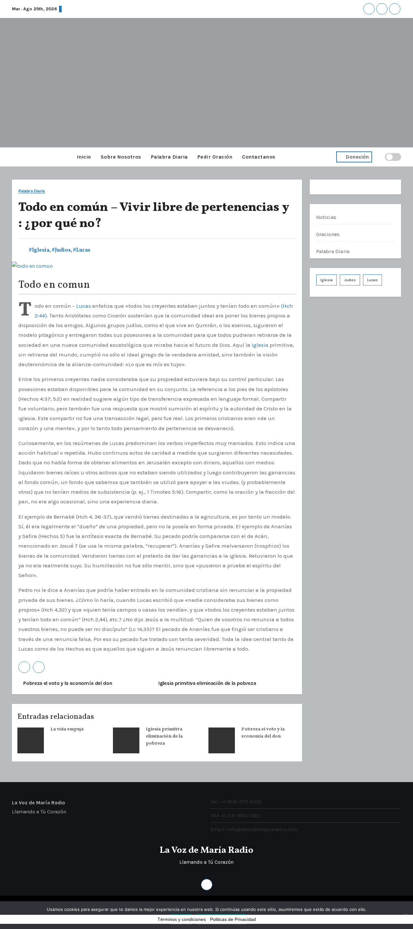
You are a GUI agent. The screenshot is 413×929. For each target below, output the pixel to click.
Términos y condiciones (181, 919)
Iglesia (326, 280)
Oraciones (328, 234)
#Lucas (81, 250)
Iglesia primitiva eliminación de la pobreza (207, 683)
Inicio (84, 157)
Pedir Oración (215, 157)
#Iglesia (39, 250)
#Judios (61, 250)
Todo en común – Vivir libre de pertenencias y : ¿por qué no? (153, 215)
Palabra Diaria (169, 157)
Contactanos (259, 157)
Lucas (83, 306)
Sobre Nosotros (121, 157)
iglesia (260, 345)
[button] (14, 156)
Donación (357, 157)
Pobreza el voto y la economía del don (67, 683)
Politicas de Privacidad (233, 919)
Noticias (326, 217)
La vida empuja (67, 729)
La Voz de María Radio (206, 850)
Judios (350, 280)
